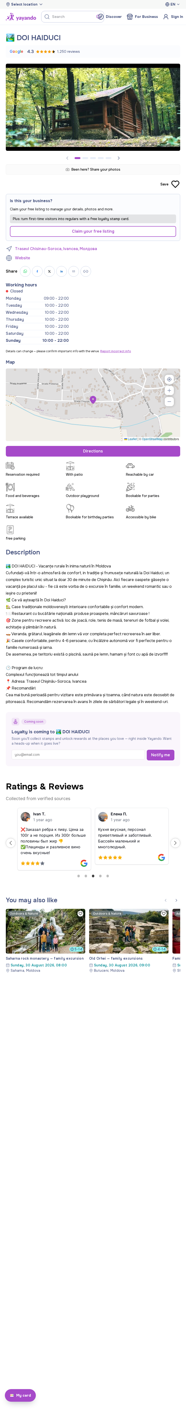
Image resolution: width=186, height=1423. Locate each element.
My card (23, 1395)
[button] (93, 400)
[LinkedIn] (61, 271)
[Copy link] (85, 271)
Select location (24, 4)
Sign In (177, 16)
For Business (146, 16)
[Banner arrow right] (118, 158)
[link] (45, 941)
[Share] (73, 271)
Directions (93, 451)
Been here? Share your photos (95, 169)
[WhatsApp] (25, 271)
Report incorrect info (115, 351)
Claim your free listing (93, 231)
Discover (114, 16)
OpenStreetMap (152, 439)
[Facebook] (37, 271)
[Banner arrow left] (166, 900)
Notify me (160, 754)
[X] (49, 271)
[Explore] (21, 17)
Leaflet (132, 439)
